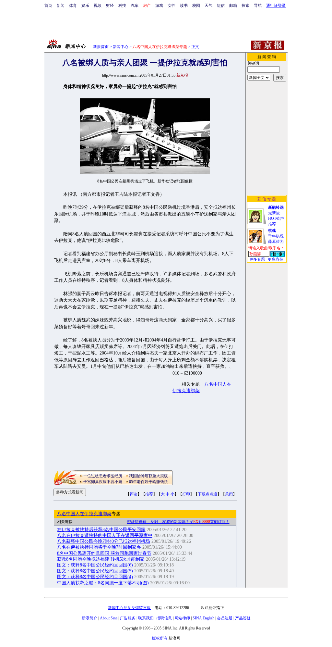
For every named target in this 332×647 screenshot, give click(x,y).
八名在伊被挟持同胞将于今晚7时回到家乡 (99, 547)
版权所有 (160, 638)
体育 (73, 5)
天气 (208, 5)
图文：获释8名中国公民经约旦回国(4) (95, 576)
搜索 (245, 5)
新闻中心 (120, 46)
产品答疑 (243, 618)
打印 (186, 494)
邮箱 (233, 5)
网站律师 (182, 618)
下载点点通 (207, 494)
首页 (48, 5)
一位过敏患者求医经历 (102, 476)
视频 (97, 5)
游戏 (159, 5)
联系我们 (146, 618)
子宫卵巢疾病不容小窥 (102, 481)
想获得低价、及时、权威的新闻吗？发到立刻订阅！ (178, 521)
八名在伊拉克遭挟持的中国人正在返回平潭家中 (104, 535)
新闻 (61, 5)
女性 (171, 5)
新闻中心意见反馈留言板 (129, 607)
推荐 (149, 494)
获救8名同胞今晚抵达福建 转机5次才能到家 (101, 559)
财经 (110, 5)
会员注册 (224, 618)
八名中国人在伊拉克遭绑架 (84, 513)
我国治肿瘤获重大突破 (148, 476)
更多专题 (257, 259)
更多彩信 (275, 259)
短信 (221, 5)
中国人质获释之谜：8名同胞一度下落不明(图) (103, 582)
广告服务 (128, 618)
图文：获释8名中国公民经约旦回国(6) (95, 565)
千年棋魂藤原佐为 (276, 236)
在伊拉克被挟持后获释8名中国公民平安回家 (101, 529)
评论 (133, 494)
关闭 (229, 494)
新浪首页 (101, 46)
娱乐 (85, 5)
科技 (122, 5)
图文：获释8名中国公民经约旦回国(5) (95, 570)
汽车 (134, 5)
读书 (184, 5)
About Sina (108, 618)
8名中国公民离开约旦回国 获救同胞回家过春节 (104, 553)
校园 (196, 5)
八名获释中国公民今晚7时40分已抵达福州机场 (103, 541)
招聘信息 (164, 618)
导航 (258, 5)
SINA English (203, 618)
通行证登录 (276, 5)
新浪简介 (89, 618)
